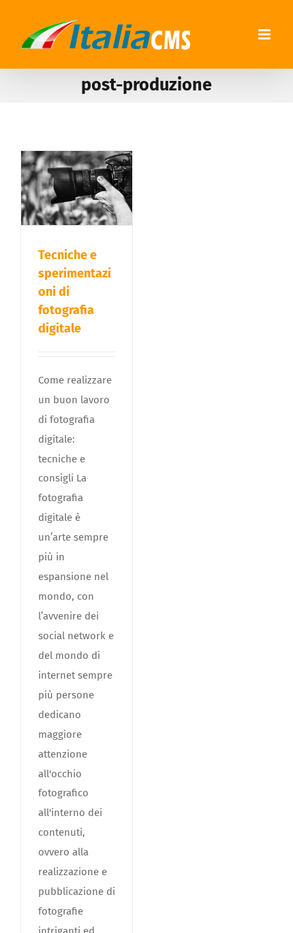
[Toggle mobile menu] (265, 34)
